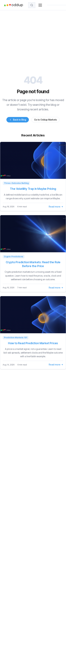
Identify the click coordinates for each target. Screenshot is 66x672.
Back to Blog (19, 119)
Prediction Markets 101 (15, 337)
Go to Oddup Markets (45, 119)
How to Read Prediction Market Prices (33, 343)
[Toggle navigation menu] (40, 5)
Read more (54, 206)
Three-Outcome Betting (16, 183)
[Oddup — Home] (13, 5)
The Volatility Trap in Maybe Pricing (33, 188)
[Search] (31, 5)
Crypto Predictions (13, 256)
